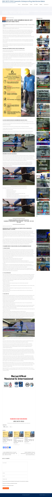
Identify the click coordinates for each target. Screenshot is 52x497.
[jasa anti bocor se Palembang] (43, 250)
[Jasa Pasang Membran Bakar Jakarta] (43, 96)
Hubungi (28, 369)
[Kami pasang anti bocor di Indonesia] (43, 236)
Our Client (36, 4)
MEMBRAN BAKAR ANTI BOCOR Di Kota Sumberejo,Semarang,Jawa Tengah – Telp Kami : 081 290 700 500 (7, 439)
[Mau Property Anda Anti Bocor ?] (43, 222)
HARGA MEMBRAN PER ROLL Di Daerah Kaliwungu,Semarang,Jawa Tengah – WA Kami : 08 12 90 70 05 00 (9, 453)
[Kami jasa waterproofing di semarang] (43, 166)
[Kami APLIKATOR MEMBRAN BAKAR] (43, 124)
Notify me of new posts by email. (8, 485)
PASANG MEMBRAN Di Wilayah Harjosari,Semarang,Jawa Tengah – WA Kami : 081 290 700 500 (28, 453)
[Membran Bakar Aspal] (43, 40)
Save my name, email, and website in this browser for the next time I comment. (15, 481)
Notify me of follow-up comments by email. (10, 483)
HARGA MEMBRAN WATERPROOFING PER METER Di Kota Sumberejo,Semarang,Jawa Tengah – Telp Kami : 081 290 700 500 (18, 440)
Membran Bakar (25, 4)
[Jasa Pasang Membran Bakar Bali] (43, 54)
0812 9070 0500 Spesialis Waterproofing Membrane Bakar (23, 1)
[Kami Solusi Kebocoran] (43, 110)
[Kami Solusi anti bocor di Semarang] (43, 208)
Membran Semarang (10, 17)
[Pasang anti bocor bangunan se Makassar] (43, 180)
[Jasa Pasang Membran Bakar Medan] (43, 68)
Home (19, 4)
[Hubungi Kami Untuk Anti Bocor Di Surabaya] (43, 82)
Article (31, 4)
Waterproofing (24, 62)
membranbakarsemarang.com (22, 369)
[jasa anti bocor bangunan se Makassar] (43, 264)
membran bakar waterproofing (18, 362)
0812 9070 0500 (18, 421)
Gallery (40, 4)
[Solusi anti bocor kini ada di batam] (43, 194)
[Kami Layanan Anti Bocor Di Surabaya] (43, 138)
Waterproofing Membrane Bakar (17, 349)
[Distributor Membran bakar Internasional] (43, 26)
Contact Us (46, 4)
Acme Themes (47, 494)
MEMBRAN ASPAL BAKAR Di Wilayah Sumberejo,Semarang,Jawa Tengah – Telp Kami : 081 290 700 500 (29, 439)
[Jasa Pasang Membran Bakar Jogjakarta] (43, 152)
